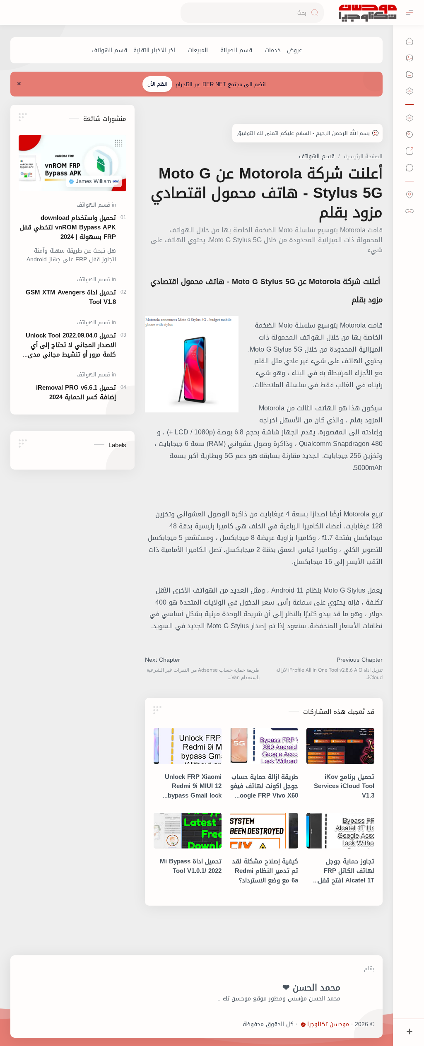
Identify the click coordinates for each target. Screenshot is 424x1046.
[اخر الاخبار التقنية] (154, 50)
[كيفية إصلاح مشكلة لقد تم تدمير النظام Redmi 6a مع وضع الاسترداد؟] (264, 830)
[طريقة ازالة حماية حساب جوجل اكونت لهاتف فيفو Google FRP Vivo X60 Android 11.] (264, 746)
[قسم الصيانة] (236, 50)
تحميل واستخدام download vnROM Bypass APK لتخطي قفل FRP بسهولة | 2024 (68, 227)
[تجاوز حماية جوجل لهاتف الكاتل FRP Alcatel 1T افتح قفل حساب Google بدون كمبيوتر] (340, 830)
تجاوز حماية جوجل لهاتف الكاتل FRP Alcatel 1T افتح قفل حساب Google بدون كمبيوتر (346, 871)
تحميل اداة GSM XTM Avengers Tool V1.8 (71, 297)
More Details (273, 1026)
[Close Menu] (19, 84)
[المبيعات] (198, 50)
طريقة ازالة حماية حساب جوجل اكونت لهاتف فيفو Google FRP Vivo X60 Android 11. (264, 786)
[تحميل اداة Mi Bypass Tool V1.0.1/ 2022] (188, 830)
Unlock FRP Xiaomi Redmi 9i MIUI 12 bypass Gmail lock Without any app (193, 786)
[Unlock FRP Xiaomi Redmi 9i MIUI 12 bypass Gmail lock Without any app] (188, 746)
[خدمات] (273, 50)
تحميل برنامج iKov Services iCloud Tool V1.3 (344, 786)
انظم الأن (157, 84)
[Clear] (188, 12)
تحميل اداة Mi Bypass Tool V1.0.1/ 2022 (191, 866)
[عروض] (294, 50)
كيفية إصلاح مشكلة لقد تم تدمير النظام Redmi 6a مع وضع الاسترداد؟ (265, 871)
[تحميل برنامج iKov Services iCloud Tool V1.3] (340, 746)
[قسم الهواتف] (109, 50)
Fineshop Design (218, 1024)
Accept (350, 1026)
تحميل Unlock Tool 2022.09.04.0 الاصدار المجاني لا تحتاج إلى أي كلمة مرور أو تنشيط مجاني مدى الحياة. (71, 345)
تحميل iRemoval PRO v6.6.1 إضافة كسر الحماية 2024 (76, 392)
